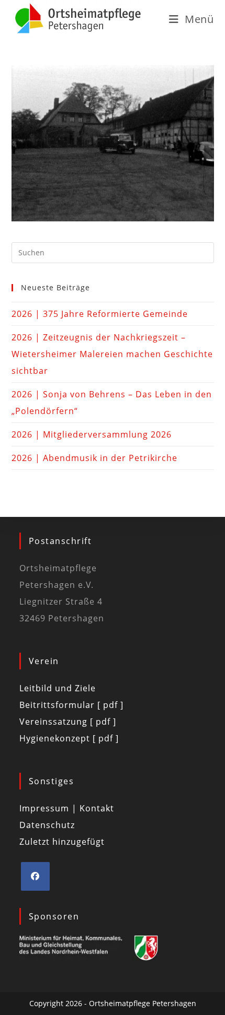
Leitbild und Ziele (57, 688)
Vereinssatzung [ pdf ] (67, 721)
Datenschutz (47, 825)
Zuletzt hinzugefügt (62, 841)
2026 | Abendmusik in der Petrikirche (94, 458)
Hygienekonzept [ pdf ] (69, 738)
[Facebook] (35, 876)
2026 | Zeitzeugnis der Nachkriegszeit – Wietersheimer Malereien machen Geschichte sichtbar (112, 354)
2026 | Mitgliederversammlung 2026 (92, 434)
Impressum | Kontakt (66, 808)
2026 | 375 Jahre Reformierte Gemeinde (100, 314)
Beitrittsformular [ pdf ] (71, 705)
